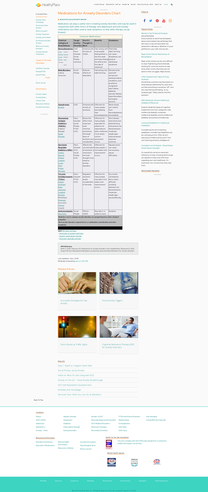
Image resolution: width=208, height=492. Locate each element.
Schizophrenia (124, 423)
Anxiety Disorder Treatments (42, 53)
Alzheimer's (40, 427)
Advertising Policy (161, 481)
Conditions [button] (98, 4)
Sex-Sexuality (151, 416)
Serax (65, 59)
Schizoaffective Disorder (156, 420)
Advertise (90, 481)
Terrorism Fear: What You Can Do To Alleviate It (80, 394)
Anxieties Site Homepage (69, 389)
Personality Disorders (99, 430)
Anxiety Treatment (42, 34)
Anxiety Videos (41, 94)
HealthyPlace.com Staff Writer (73, 19)
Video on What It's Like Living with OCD (76, 375)
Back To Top (38, 400)
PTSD (43, 71)
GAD (37, 68)
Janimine (62, 190)
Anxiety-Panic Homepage (41, 21)
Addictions (40, 423)
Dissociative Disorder (71, 427)
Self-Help (122, 427)
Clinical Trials (40, 100)
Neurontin (62, 214)
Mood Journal (41, 83)
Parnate (61, 136)
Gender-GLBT (97, 416)
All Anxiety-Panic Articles (42, 26)
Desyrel (61, 155)
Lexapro (61, 160)
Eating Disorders (70, 430)
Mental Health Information (63, 443)
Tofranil (61, 205)
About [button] (157, 4)
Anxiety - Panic (42, 430)
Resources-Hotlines (43, 104)
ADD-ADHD (41, 420)
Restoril (60, 59)
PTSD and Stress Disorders (129, 416)
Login (166, 4)
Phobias (38, 71)
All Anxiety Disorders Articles (43, 42)
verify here (137, 443)
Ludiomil (61, 192)
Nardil (60, 134)
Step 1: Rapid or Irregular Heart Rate (75, 365)
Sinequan (62, 200)
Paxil (60, 166)
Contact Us (74, 481)
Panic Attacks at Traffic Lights (74, 344)
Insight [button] (125, 4)
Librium (60, 57)
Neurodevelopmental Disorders (103, 420)
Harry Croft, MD (82, 261)
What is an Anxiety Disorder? (42, 47)
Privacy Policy (125, 481)
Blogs (133, 4)
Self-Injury (123, 430)
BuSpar (61, 107)
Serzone (61, 171)
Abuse (38, 416)
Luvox (60, 163)
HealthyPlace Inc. (85, 491)
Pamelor (61, 195)
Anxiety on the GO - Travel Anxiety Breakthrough (80, 380)
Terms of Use (107, 481)
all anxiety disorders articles (70, 239)
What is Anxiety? (42, 31)
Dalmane (60, 54)
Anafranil (62, 184)
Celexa (61, 153)
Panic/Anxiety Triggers (112, 300)
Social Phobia (40, 75)
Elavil (60, 187)
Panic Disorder (44, 68)
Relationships (124, 420)
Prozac (61, 168)
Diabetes (67, 423)
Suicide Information (43, 107)
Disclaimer (142, 481)
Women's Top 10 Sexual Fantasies (154, 33)
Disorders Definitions (44, 442)
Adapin (61, 182)
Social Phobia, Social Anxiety (71, 370)
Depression (67, 420)
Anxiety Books (41, 97)
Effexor (61, 158)
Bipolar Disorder (69, 416)
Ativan (60, 52)
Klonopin (66, 54)
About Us (58, 481)
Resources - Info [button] (112, 4)
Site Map (43, 481)
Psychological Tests (145, 4)
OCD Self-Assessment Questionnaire (74, 385)
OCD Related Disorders (100, 423)
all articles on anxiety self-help (71, 233)
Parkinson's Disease (99, 427)
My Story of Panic (69, 231)
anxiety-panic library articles (70, 236)
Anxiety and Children (43, 37)
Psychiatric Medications (45, 445)
